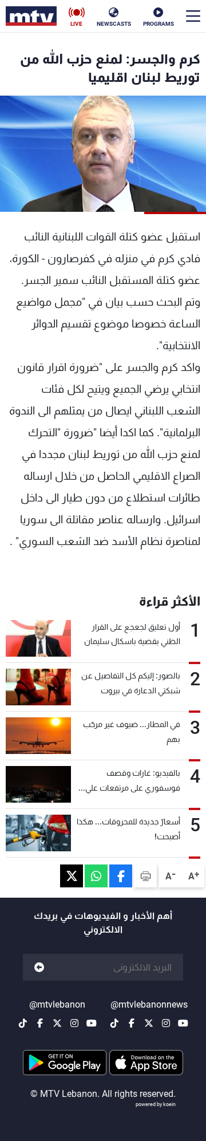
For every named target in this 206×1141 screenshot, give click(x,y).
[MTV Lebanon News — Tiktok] (114, 1023)
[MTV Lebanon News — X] (148, 1023)
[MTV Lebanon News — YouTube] (183, 1023)
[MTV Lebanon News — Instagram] (166, 1023)
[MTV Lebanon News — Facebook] (131, 1023)
